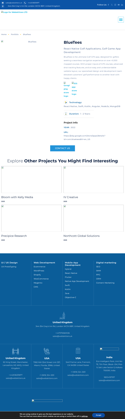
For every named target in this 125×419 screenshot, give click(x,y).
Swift (67, 285)
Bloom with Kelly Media (17, 197)
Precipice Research (14, 236)
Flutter (68, 277)
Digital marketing (106, 262)
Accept (98, 415)
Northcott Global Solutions (81, 236)
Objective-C (70, 297)
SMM (98, 270)
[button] (121, 20)
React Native (71, 273)
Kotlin (68, 289)
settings (84, 416)
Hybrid (68, 269)
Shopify (37, 275)
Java (67, 293)
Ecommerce (39, 266)
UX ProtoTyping (8, 266)
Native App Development (77, 281)
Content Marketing (105, 283)
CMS (36, 287)
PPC (98, 275)
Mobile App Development (73, 263)
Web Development (44, 262)
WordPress (39, 270)
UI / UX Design (9, 262)
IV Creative (70, 197)
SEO (98, 266)
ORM (98, 279)
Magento (38, 283)
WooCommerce (41, 279)
